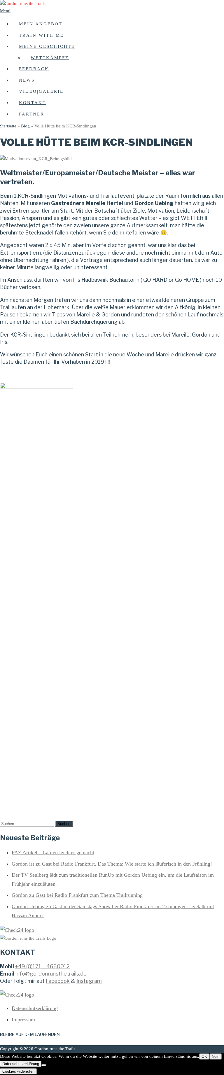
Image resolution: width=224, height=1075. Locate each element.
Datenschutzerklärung (35, 1008)
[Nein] (43, 1065)
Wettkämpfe (50, 57)
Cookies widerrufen (18, 1071)
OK (204, 1056)
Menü (5, 10)
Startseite (8, 126)
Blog (25, 126)
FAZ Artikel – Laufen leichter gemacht (53, 852)
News (27, 80)
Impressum (23, 1020)
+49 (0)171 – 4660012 (42, 966)
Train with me (41, 35)
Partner (31, 114)
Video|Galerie (41, 91)
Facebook (58, 981)
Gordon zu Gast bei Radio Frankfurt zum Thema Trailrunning (77, 895)
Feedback (34, 68)
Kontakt (32, 102)
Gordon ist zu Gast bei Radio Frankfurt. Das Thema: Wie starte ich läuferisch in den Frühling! (112, 864)
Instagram (89, 981)
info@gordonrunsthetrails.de (51, 974)
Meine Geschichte (47, 46)
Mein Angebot (40, 24)
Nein (215, 1056)
